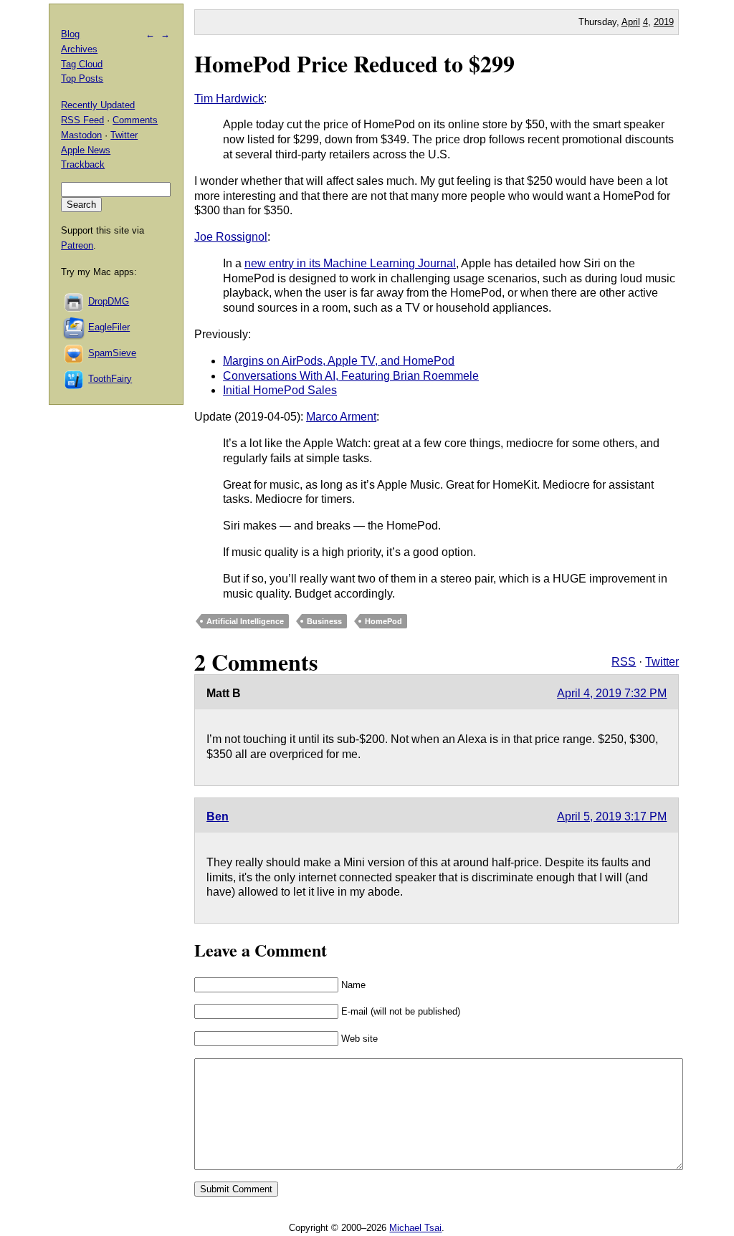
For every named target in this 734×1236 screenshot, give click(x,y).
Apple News (85, 150)
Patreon (77, 245)
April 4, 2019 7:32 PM (612, 693)
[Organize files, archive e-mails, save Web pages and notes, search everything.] (74, 327)
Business (324, 621)
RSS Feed (82, 120)
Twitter (662, 662)
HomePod (383, 621)
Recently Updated (98, 105)
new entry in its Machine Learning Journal (350, 263)
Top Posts (82, 78)
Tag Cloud (82, 64)
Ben (217, 816)
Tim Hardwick (229, 98)
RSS (623, 662)
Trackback (83, 164)
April (630, 21)
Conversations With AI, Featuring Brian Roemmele (351, 376)
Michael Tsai (415, 1227)
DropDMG (108, 301)
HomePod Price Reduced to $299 (354, 63)
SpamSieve (112, 353)
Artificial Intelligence (245, 621)
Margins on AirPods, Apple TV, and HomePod (338, 361)
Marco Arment (341, 417)
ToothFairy (110, 378)
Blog (70, 34)
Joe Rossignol (230, 237)
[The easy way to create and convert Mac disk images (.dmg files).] (74, 301)
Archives (79, 49)
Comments (135, 120)
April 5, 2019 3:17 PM (612, 816)
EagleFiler (109, 327)
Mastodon (81, 135)
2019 (664, 21)
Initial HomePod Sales (280, 390)
